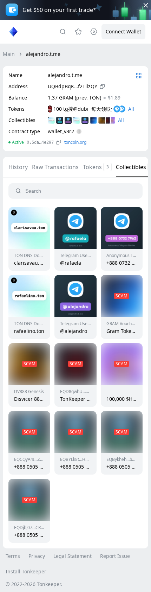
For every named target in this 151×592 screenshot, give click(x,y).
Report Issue (115, 556)
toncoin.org (75, 142)
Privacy (36, 556)
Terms (13, 556)
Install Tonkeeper (26, 571)
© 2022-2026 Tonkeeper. (34, 584)
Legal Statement (72, 556)
